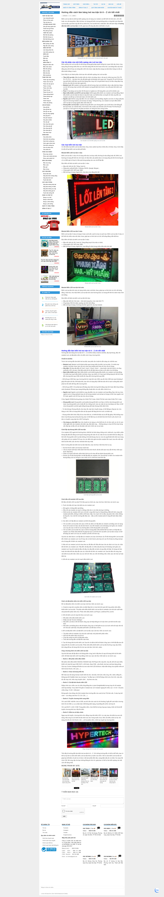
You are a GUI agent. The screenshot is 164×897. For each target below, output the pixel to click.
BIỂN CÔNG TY (47, 62)
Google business (67, 834)
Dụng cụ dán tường (48, 201)
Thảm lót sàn (46, 90)
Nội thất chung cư (48, 37)
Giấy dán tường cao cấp (49, 188)
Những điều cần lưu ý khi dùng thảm (94, 779)
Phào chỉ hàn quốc (48, 20)
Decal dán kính (47, 173)
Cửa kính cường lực (48, 145)
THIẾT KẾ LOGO (47, 32)
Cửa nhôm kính (47, 137)
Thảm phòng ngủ (47, 96)
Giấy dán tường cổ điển (49, 186)
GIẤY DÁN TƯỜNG (47, 182)
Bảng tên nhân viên (48, 64)
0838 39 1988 (77, 850)
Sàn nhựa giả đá (47, 128)
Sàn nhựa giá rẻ (47, 130)
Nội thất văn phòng (48, 35)
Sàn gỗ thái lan (47, 109)
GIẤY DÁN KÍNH (46, 171)
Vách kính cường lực (48, 141)
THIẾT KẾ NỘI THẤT (47, 15)
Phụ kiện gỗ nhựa (48, 30)
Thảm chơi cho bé (48, 81)
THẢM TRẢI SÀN (46, 77)
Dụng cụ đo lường (48, 203)
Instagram (65, 830)
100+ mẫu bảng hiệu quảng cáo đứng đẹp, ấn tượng (103, 780)
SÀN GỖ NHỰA (46, 105)
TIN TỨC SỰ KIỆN (46, 237)
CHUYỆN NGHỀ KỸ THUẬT (115, 7)
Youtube (65, 832)
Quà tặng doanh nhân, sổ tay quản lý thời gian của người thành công (54, 242)
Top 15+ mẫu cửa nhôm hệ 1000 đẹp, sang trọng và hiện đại (53, 252)
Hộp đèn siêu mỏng (48, 45)
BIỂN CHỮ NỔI (47, 47)
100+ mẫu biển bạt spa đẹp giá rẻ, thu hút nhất (54, 278)
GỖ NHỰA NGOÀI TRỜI (49, 24)
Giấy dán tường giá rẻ (49, 190)
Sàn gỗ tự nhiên (47, 120)
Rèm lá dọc (46, 169)
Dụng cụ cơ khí (47, 197)
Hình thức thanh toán (48, 838)
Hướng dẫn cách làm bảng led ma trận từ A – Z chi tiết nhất (53, 269)
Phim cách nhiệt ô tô (48, 158)
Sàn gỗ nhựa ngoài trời (49, 26)
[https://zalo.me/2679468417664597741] (50, 225)
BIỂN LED (45, 54)
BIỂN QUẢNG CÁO (47, 41)
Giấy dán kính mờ (48, 178)
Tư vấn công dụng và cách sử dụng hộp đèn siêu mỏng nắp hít (113, 780)
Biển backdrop (47, 75)
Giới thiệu (76, 4)
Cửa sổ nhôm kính (48, 147)
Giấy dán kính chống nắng (50, 175)
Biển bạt (45, 58)
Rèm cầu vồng (47, 162)
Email (94, 805)
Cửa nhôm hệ (46, 149)
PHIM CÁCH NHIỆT (47, 151)
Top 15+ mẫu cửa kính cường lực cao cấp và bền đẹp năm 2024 (50, 260)
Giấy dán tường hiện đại (49, 184)
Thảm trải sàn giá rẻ (48, 83)
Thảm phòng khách (48, 94)
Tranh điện (46, 56)
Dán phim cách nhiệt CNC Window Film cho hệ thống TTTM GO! (85, 781)
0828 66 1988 (77, 852)
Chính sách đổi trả (47, 843)
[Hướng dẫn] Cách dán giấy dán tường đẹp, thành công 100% (66, 780)
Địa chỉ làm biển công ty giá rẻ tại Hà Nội (75, 779)
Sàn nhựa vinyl (47, 132)
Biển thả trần (46, 73)
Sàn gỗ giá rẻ (46, 115)
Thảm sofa (46, 98)
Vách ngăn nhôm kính (49, 143)
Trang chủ (66, 4)
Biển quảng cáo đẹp (48, 43)
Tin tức (95, 4)
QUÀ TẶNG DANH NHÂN (97, 7)
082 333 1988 (75, 854)
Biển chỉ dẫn (46, 71)
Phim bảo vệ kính (48, 154)
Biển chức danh (47, 66)
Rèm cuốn (46, 165)
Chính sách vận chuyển (49, 840)
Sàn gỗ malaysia (47, 117)
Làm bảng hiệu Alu (48, 50)
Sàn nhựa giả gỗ (47, 126)
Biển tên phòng (47, 68)
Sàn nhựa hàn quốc (48, 124)
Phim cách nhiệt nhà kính (50, 156)
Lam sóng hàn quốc (48, 18)
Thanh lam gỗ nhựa (48, 28)
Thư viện (45, 832)
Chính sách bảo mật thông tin (51, 845)
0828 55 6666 (75, 848)
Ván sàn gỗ (46, 122)
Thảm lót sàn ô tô (48, 92)
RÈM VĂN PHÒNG (47, 160)
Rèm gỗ (45, 167)
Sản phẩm (86, 4)
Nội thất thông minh (48, 39)
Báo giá (111, 4)
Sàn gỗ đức (46, 107)
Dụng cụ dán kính (48, 199)
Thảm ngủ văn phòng (49, 79)
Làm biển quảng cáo (48, 52)
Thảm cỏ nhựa (47, 86)
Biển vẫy (45, 60)
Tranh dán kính (47, 180)
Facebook (65, 828)
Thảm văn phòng (47, 102)
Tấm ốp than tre (47, 22)
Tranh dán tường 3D (48, 193)
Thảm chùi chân (47, 88)
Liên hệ (119, 4)
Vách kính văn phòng (48, 139)
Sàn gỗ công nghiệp (48, 113)
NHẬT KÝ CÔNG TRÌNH (69, 7)
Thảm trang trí (47, 100)
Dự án (103, 4)
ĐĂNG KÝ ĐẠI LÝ (83, 7)
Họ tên (64, 805)
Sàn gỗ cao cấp (47, 111)
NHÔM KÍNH (45, 134)
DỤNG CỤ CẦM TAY (47, 195)
